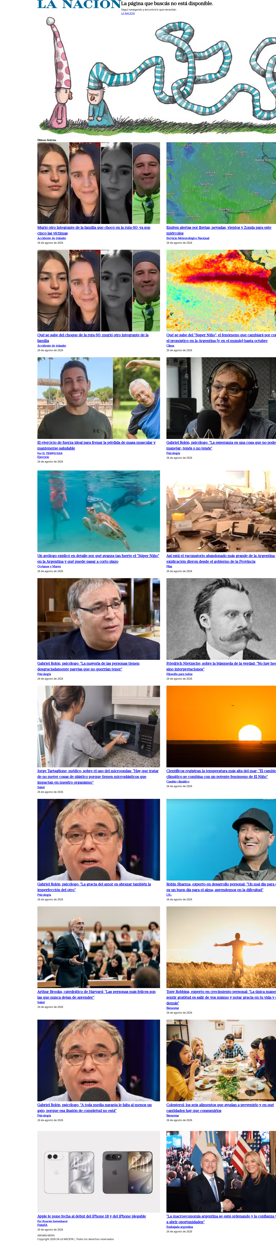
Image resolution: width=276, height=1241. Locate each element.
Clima (170, 346)
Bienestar (172, 1008)
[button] (98, 183)
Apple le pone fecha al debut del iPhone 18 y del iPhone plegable (91, 1216)
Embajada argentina (179, 1227)
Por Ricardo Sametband (52, 1221)
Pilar (169, 566)
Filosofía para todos (179, 674)
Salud (41, 787)
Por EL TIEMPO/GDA (49, 453)
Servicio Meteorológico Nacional (187, 238)
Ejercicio (43, 457)
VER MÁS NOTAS (46, 1235)
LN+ (169, 895)
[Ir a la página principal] (79, 7)
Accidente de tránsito (51, 238)
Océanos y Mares (49, 566)
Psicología (173, 453)
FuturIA (42, 1225)
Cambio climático (177, 781)
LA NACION (128, 13)
